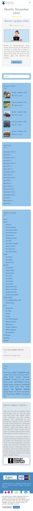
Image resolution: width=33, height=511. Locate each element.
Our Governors (10, 249)
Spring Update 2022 (19, 122)
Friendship (14, 379)
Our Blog (8, 311)
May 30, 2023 (18, 105)
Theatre (10, 392)
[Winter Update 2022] (6, 114)
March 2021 (7, 169)
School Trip (8, 389)
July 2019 (6, 180)
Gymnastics (18, 382)
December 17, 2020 (17, 25)
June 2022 (6, 160)
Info (4, 305)
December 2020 (8, 172)
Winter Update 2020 (16, 21)
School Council (10, 246)
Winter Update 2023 (19, 92)
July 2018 (6, 198)
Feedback (18, 377)
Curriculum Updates (12, 243)
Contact (5, 340)
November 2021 (8, 163)
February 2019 (8, 189)
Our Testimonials (11, 252)
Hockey (11, 384)
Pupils (5, 254)
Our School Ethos (11, 233)
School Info (9, 308)
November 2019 (8, 178)
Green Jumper (8, 382)
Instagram (17, 384)
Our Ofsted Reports (12, 319)
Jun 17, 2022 (18, 124)
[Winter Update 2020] (16, 35)
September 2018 (8, 195)
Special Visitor (22, 389)
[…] (9, 58)
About (5, 222)
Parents (5, 265)
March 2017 (7, 200)
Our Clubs (9, 276)
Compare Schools (11, 292)
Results (8, 316)
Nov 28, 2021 (18, 134)
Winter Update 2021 (19, 131)
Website (12, 394)
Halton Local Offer (11, 289)
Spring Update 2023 (19, 102)
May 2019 (6, 183)
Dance (15, 375)
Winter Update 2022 (19, 112)
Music (17, 387)
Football (6, 379)
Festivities (26, 377)
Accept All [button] (16, 507)
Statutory (6, 338)
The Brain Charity (20, 392)
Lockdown (26, 384)
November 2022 (8, 158)
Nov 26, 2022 (18, 115)
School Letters (10, 270)
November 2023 (8, 152)
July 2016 (6, 203)
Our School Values (11, 230)
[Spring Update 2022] (6, 124)
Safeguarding (7, 297)
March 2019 (7, 186)
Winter (18, 394)
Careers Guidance (11, 327)
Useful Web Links (11, 287)
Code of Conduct (11, 322)
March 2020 (7, 175)
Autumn (10, 372)
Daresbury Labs (23, 375)
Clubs (11, 375)
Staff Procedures (11, 330)
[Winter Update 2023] (6, 95)
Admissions (9, 324)
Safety (28, 387)
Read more (16, 62)
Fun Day (21, 379)
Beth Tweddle (18, 372)
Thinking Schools (11, 238)
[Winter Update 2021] (6, 133)
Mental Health (8, 387)
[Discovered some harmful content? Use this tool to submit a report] (16, 460)
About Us (8, 225)
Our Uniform (10, 284)
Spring (5, 392)
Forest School (10, 235)
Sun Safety (9, 278)
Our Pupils (9, 257)
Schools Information (12, 295)
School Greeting (11, 227)
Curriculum (6, 335)
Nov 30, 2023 (18, 95)
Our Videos (9, 260)
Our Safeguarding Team (13, 300)
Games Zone (9, 262)
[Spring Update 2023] (6, 104)
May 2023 (6, 155)
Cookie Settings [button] (7, 507)
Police (22, 387)
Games (27, 379)
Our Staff (8, 241)
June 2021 (6, 166)
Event (11, 377)
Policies (8, 314)
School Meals (10, 273)
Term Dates (9, 281)
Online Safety (10, 303)
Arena (5, 372)
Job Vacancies (10, 332)
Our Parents (9, 268)
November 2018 (8, 192)
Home (5, 219)
